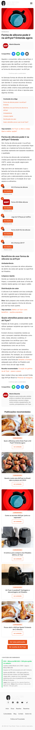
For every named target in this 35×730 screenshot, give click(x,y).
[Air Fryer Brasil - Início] (10, 3)
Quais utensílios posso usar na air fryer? (15, 122)
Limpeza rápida (8, 116)
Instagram (28, 378)
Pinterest (20, 378)
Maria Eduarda (14, 44)
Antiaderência (7, 113)
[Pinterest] (13, 702)
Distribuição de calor (9, 119)
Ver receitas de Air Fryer (17, 647)
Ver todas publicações (17, 642)
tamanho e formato (25, 359)
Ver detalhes (8, 191)
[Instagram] (8, 702)
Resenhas (26, 708)
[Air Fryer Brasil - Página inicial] (15, 697)
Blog (15, 714)
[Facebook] (17, 702)
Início (7, 708)
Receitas (18, 708)
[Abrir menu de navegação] (31, 3)
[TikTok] (27, 702)
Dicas (12, 708)
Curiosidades (7, 714)
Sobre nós (28, 714)
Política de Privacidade (17, 719)
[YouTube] (22, 702)
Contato (20, 714)
